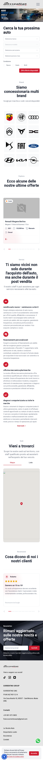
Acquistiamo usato (10, 732)
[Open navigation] (38, 4)
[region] (21, 224)
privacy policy (7, 655)
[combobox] (21, 39)
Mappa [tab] (12, 463)
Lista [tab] (30, 463)
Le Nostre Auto (8, 728)
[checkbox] (4, 65)
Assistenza (7, 736)
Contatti (6, 740)
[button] (21, 503)
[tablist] (21, 462)
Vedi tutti (21, 426)
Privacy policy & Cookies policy (14, 756)
